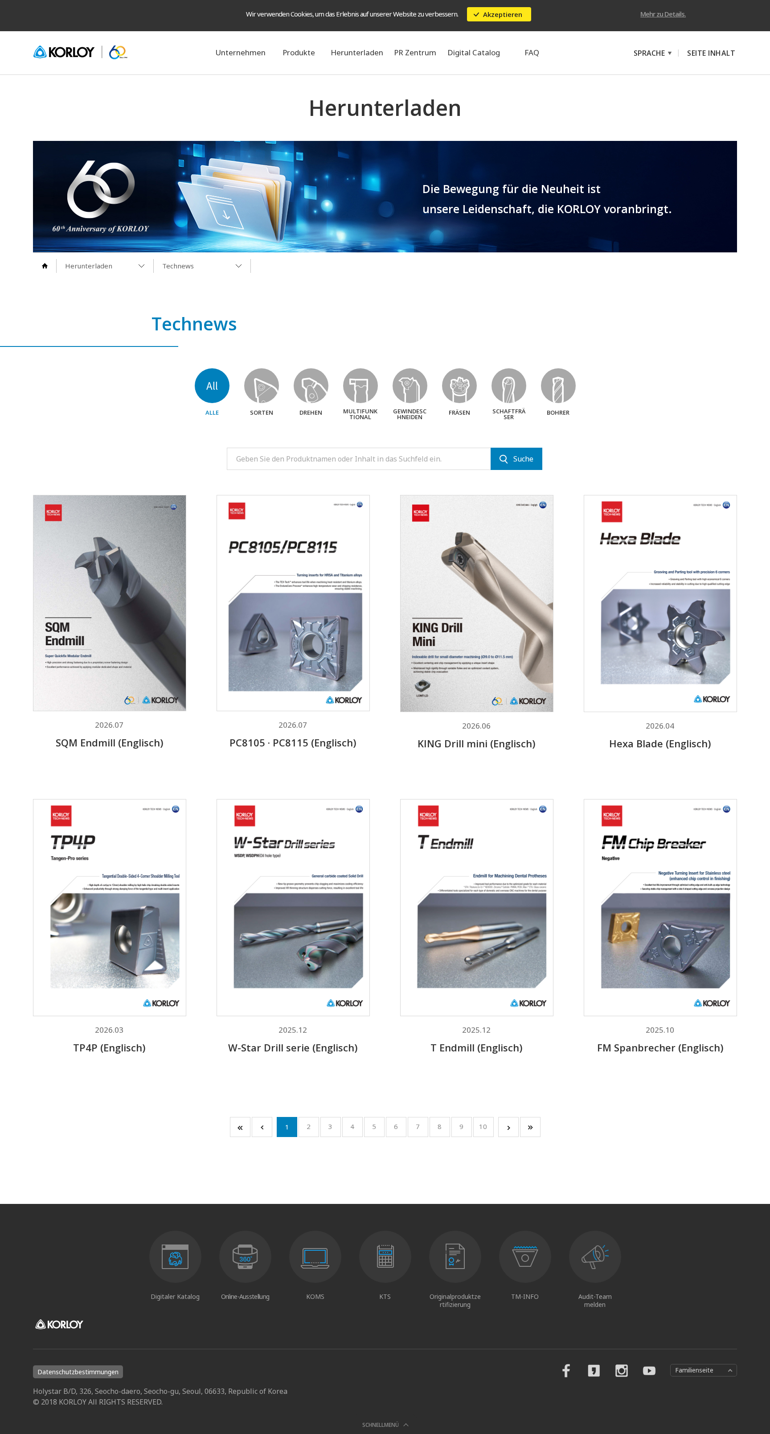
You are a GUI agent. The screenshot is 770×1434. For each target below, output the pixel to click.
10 (483, 1126)
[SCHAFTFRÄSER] (508, 385)
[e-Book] (83, 527)
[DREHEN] (311, 385)
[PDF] (135, 527)
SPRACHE (645, 53)
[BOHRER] (558, 385)
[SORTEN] (261, 385)
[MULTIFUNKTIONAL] (360, 385)
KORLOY (80, 52)
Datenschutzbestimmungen (78, 1372)
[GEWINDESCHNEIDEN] (410, 385)
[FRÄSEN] (459, 385)
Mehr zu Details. (663, 13)
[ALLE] (212, 385)
